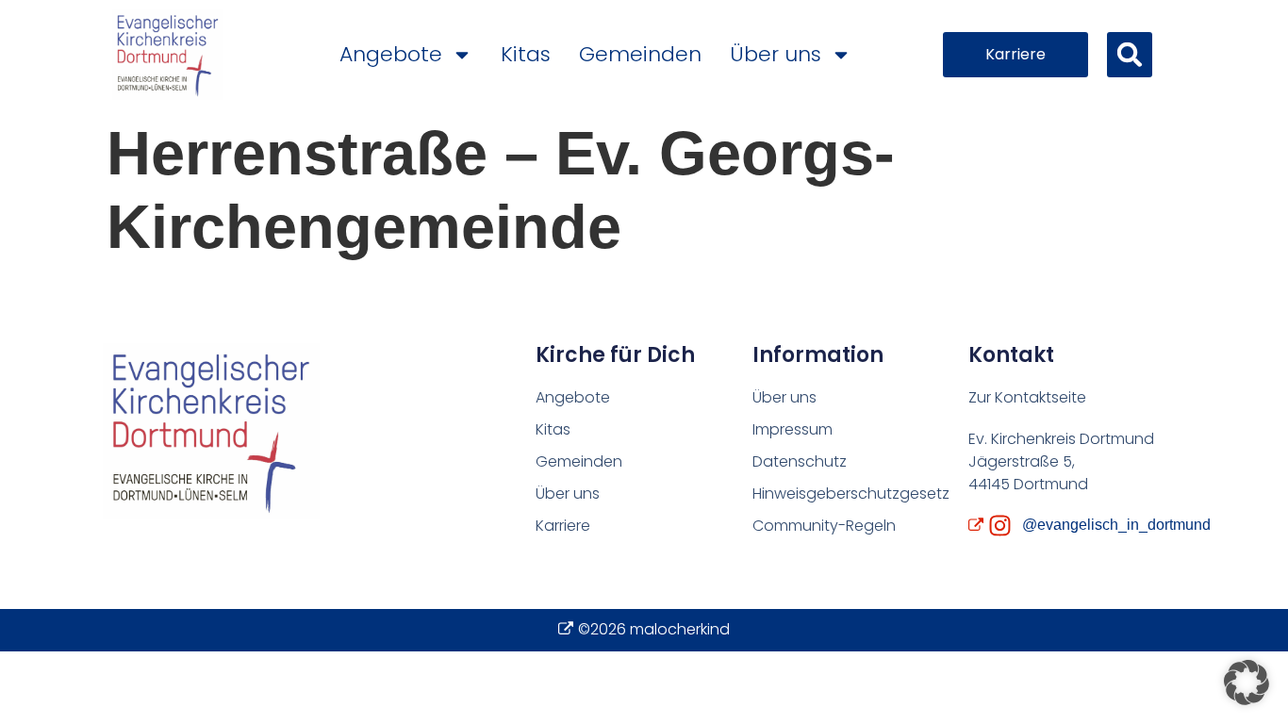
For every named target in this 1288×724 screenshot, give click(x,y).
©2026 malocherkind (654, 629)
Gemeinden (640, 54)
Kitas (526, 54)
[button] (1129, 54)
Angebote (390, 54)
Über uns (775, 54)
